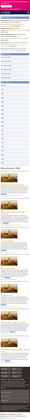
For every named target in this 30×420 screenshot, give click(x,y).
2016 (2, 130)
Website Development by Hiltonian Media (14, 383)
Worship (3, 369)
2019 (2, 118)
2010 (2, 155)
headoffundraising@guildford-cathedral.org (12, 38)
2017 (2, 126)
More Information (11, 418)
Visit (13, 372)
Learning (4, 372)
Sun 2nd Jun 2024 (6, 77)
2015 (2, 134)
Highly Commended (7, 241)
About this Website (6, 392)
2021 (2, 110)
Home (9, 379)
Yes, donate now (6, 6)
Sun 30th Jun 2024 (6, 61)
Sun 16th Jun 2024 (6, 69)
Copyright (4, 381)
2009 (2, 159)
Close (27, 413)
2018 (2, 122)
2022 (2, 106)
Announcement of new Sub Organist (13, 322)
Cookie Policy (5, 400)
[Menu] (28, 12)
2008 (2, 163)
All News (3, 85)
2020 (2, 114)
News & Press (16, 379)
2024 (2, 97)
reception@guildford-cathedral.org (16, 30)
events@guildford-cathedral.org (8, 50)
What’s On (4, 376)
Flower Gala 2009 (7, 295)
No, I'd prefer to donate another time (10, 9)
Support (14, 376)
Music (14, 369)
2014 (2, 138)
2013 (2, 142)
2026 (2, 89)
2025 (2, 93)
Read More (3, 194)
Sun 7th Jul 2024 (5, 57)
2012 (2, 146)
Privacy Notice (5, 396)
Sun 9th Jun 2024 (6, 73)
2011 (2, 150)
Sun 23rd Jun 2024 (6, 65)
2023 (2, 101)
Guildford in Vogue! (8, 268)
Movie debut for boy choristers (12, 185)
